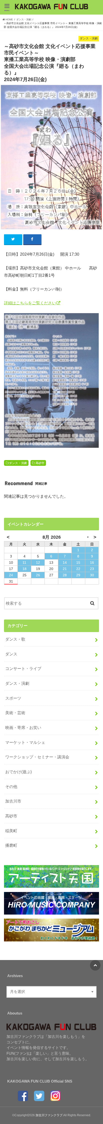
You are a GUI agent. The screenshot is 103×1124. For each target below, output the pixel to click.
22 (78, 569)
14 (65, 562)
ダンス (11, 654)
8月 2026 (51, 537)
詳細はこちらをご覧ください (30, 303)
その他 (11, 786)
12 (38, 562)
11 (24, 562)
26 (38, 575)
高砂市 (40, 463)
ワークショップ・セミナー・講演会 (37, 757)
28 (65, 575)
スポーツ (13, 698)
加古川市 (13, 801)
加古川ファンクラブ (49, 1115)
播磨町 (11, 845)
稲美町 (11, 830)
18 (24, 569)
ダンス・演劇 (18, 463)
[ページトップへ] (95, 965)
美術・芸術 (15, 712)
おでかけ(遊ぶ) (18, 771)
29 (78, 575)
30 (92, 575)
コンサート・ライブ (23, 668)
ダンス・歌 (15, 639)
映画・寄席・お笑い (23, 727)
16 (92, 562)
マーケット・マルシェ (25, 742)
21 (65, 569)
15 (78, 562)
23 (92, 569)
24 (11, 575)
